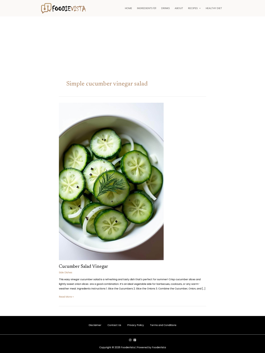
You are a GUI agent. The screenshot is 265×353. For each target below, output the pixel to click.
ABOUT (179, 8)
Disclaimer (95, 325)
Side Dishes (65, 272)
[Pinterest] (134, 340)
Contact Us (114, 325)
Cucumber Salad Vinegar (83, 266)
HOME (128, 8)
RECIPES (193, 8)
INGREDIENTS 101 (146, 8)
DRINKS (165, 8)
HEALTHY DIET (214, 8)
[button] (199, 8)
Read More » (66, 296)
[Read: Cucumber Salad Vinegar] (111, 181)
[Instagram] (130, 340)
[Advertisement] (132, 39)
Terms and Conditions (163, 325)
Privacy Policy (135, 325)
